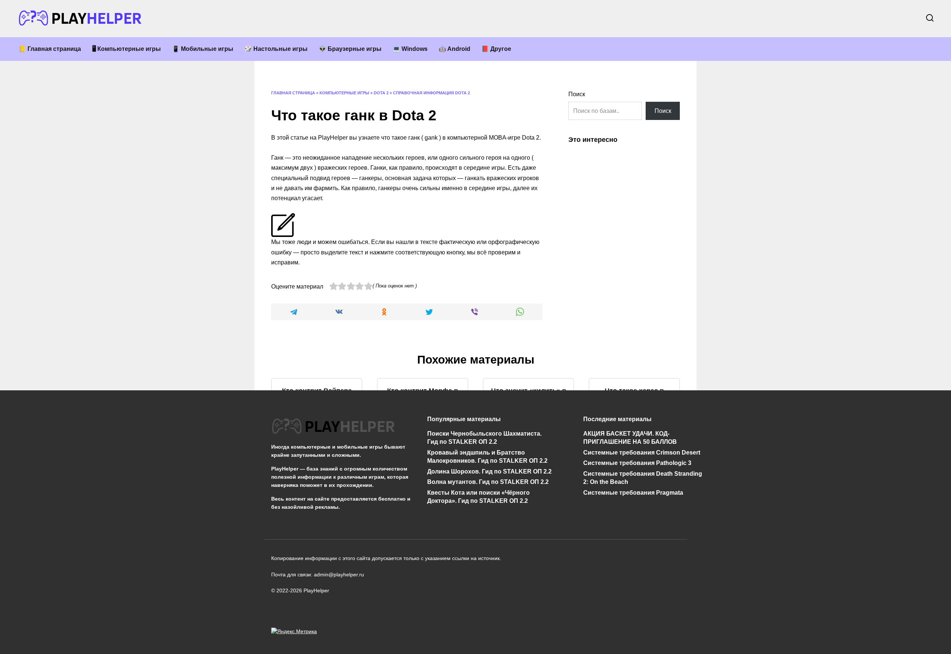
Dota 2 (381, 93)
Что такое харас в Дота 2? (634, 395)
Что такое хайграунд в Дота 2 (423, 455)
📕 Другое (496, 49)
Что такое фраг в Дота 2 (528, 455)
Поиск (576, 94)
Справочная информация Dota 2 (431, 93)
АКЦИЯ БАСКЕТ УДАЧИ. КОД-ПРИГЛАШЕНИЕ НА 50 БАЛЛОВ (630, 437)
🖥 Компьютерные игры (126, 49)
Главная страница (293, 93)
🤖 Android (454, 49)
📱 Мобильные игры (202, 49)
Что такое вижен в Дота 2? (316, 455)
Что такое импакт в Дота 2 (634, 455)
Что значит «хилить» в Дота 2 (528, 395)
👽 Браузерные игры (350, 49)
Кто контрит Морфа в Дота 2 (422, 395)
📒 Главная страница (50, 49)
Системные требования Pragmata (633, 492)
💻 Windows (410, 49)
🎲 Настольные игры (276, 49)
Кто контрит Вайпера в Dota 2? (317, 395)
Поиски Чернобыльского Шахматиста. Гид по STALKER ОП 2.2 (484, 437)
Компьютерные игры (344, 93)
